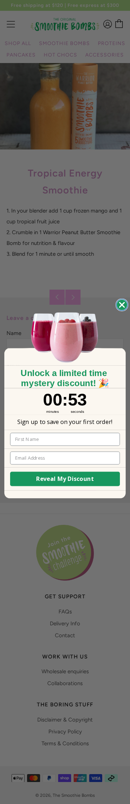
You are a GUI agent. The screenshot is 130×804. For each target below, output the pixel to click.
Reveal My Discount (65, 479)
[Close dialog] (122, 305)
